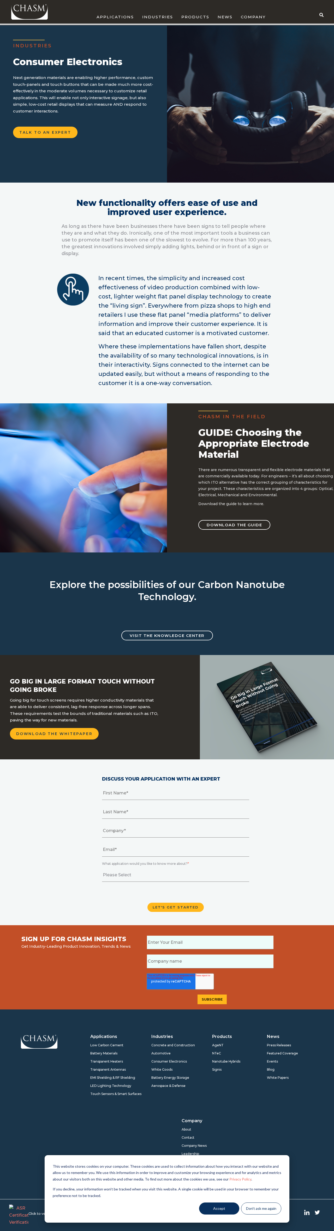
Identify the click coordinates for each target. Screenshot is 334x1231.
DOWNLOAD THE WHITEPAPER (54, 733)
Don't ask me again (261, 1208)
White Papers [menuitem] (278, 1078)
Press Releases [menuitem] (279, 1045)
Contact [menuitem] (188, 1137)
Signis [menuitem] (217, 1069)
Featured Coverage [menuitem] (282, 1053)
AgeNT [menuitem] (218, 1045)
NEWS (225, 16)
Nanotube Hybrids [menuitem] (226, 1061)
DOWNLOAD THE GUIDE (234, 524)
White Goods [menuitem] (161, 1069)
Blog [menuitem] (271, 1069)
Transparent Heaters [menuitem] (106, 1061)
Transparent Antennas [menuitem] (107, 1069)
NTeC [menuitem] (216, 1053)
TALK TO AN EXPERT (45, 132)
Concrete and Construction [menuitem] (168, 1045)
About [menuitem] (186, 1129)
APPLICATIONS (115, 16)
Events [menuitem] (272, 1061)
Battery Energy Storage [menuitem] (168, 1078)
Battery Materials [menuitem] (103, 1053)
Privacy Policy (240, 1179)
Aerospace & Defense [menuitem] (168, 1086)
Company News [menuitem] (194, 1146)
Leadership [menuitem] (190, 1154)
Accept (219, 1208)
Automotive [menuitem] (161, 1053)
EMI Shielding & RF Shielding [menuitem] (107, 1078)
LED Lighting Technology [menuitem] (107, 1086)
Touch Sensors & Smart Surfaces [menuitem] (107, 1094)
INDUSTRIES (157, 16)
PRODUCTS (195, 16)
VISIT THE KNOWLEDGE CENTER (167, 635)
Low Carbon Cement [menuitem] (106, 1045)
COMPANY (253, 16)
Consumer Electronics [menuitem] (168, 1061)
